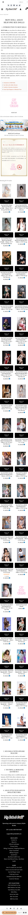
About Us (14, 842)
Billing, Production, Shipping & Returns (14, 848)
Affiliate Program (14, 852)
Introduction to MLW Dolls (9, 82)
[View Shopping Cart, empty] (26, 9)
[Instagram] (14, 908)
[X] (7, 908)
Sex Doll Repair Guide (14, 872)
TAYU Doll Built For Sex (14, 885)
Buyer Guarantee (14, 850)
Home (1, 14)
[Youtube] (11, 5)
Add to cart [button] (6, 201)
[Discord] (14, 5)
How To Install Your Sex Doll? (14, 867)
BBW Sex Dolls (14, 899)
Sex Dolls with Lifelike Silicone (10, 85)
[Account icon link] (20, 9)
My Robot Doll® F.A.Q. (14, 857)
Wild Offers (14, 892)
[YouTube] (10, 908)
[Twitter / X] (8, 5)
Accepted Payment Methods (14, 876)
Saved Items (14, 855)
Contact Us (14, 840)
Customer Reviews (14, 879)
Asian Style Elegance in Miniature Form (12, 89)
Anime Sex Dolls (14, 894)
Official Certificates (14, 844)
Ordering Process (14, 874)
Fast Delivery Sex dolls (14, 890)
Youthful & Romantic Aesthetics (11, 87)
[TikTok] (19, 5)
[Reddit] (17, 5)
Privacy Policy (14, 846)
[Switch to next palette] (3, 2)
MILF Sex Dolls (14, 896)
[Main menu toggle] (2, 9)
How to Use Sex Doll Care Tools (14, 869)
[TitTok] (17, 908)
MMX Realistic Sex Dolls (14, 887)
